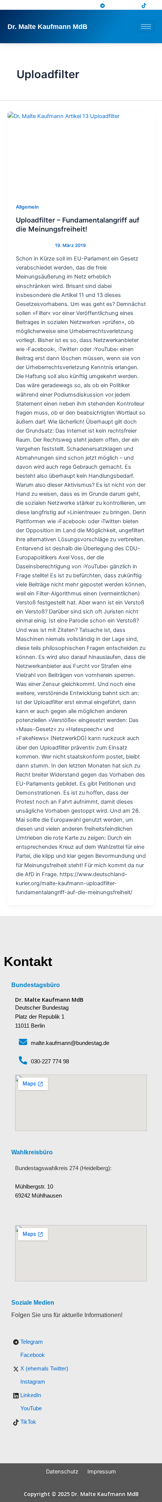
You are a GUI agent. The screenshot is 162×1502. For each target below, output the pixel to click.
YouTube (30, 1408)
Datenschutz (62, 1471)
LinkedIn (30, 1395)
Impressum (101, 1471)
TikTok (27, 1422)
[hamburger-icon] (146, 26)
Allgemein (27, 207)
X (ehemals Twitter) (43, 1369)
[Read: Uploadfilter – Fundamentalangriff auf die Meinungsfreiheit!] (81, 153)
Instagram (32, 1382)
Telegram (31, 1342)
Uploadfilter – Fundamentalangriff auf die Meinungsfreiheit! (77, 224)
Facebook (32, 1355)
